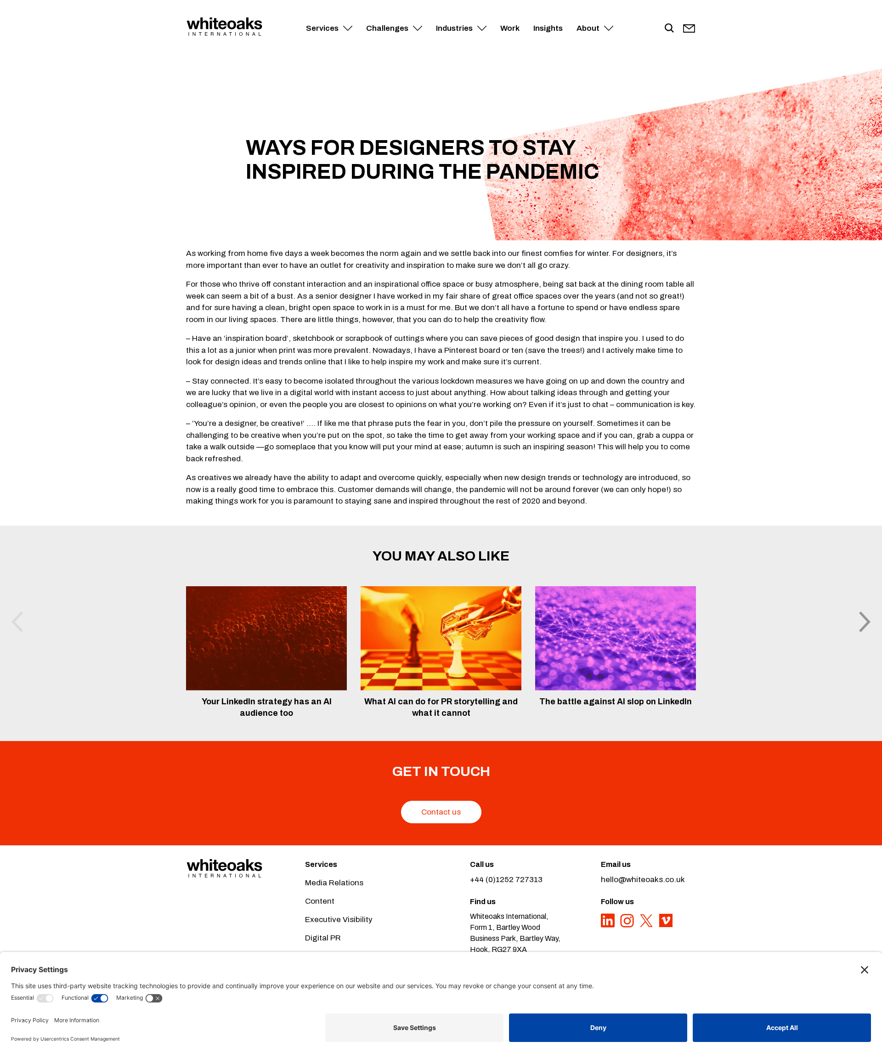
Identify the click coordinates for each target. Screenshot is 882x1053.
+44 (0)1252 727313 (506, 879)
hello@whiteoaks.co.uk (643, 879)
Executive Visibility (339, 919)
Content (319, 901)
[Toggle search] (669, 28)
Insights (548, 28)
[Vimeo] (666, 925)
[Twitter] (647, 925)
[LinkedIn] (608, 925)
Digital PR (323, 938)
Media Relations (334, 882)
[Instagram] (628, 925)
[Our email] (689, 28)
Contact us (441, 812)
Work (510, 28)
